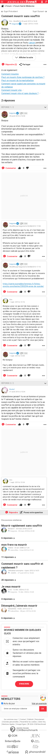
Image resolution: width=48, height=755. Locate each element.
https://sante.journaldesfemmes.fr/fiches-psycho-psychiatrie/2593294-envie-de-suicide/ (23, 285)
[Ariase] (12, 751)
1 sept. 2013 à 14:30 (30, 24)
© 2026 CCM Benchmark (37, 724)
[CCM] (12, 736)
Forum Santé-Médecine (24, 6)
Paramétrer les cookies (28, 722)
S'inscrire (24, 684)
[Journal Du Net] (35, 736)
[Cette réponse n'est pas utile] (27, 168)
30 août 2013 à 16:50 (17, 116)
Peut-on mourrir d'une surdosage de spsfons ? (22, 77)
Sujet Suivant (38, 11)
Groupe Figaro (21, 724)
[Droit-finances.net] (35, 741)
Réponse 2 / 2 (7, 383)
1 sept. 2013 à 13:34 (17, 482)
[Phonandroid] (35, 752)
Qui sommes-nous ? (11, 719)
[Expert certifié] (20, 23)
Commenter (10, 168)
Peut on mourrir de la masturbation (17, 80)
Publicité (30, 719)
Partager (26, 64)
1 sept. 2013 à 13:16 (17, 302)
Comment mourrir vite (11, 90)
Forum (9, 6)
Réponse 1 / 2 (7, 107)
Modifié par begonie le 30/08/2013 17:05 (25, 226)
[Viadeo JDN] (35, 746)
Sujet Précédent (11, 11)
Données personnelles (11, 722)
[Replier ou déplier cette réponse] (45, 107)
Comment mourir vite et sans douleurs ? (20, 93)
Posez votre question (33, 512)
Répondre (13, 512)
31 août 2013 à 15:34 (17, 392)
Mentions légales (8, 724)
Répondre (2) (11, 64)
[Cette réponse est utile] (19, 168)
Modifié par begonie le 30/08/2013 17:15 (25, 267)
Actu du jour (9, 703)
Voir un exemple (39, 703)
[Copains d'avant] (12, 746)
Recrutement (39, 719)
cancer (32, 42)
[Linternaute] (12, 741)
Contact (23, 719)
